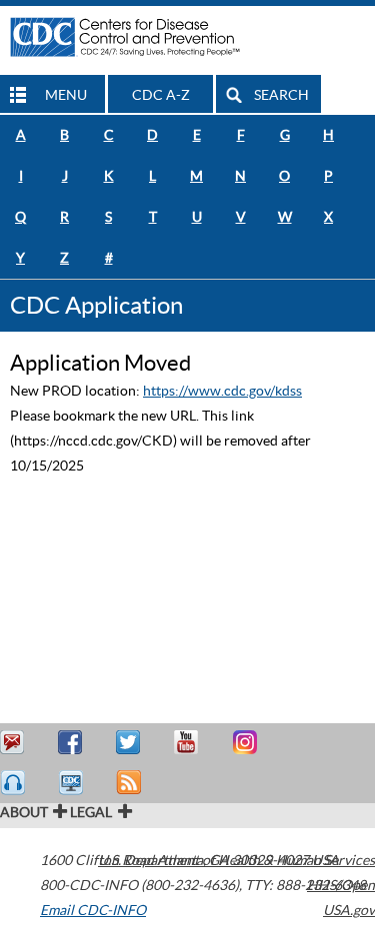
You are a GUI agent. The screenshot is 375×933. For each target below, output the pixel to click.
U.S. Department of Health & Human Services (236, 860)
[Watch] (73, 782)
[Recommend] (73, 742)
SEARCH (281, 95)
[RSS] (131, 782)
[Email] (15, 742)
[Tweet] (131, 742)
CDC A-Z (161, 95)
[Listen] (15, 782)
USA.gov (349, 910)
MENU (66, 95)
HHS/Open (341, 885)
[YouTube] (189, 742)
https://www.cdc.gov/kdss (222, 391)
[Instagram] (247, 742)
